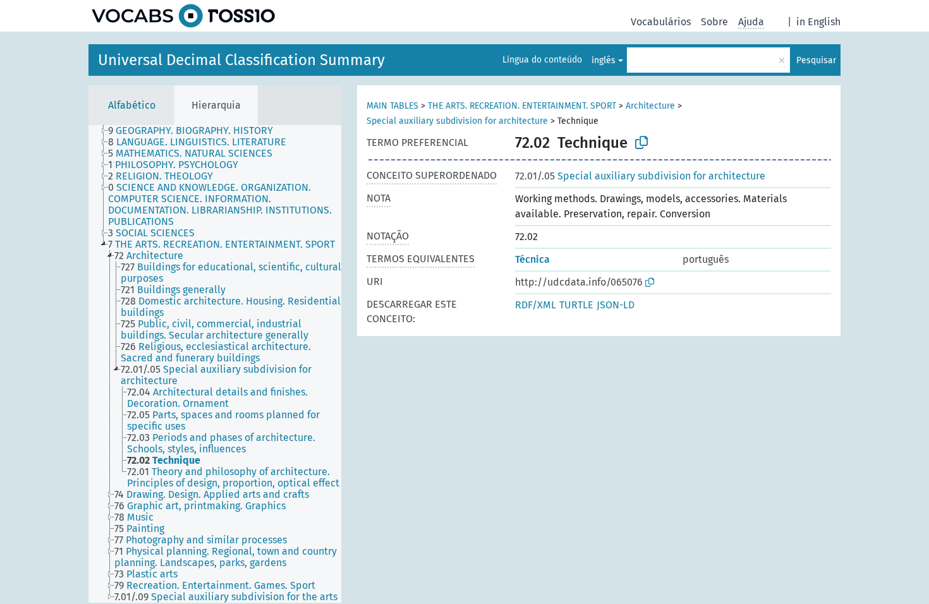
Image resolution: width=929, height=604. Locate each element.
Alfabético (131, 105)
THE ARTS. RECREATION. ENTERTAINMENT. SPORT (522, 105)
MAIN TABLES (392, 105)
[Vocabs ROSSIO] (183, 16)
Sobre (714, 22)
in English (818, 22)
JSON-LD (616, 305)
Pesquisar (816, 60)
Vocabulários (661, 22)
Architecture (650, 105)
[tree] (214, 364)
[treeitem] (195, 130)
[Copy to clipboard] (641, 142)
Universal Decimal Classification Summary (241, 60)
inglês (604, 60)
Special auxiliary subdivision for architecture (457, 121)
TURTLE (576, 305)
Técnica (532, 259)
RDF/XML (535, 305)
